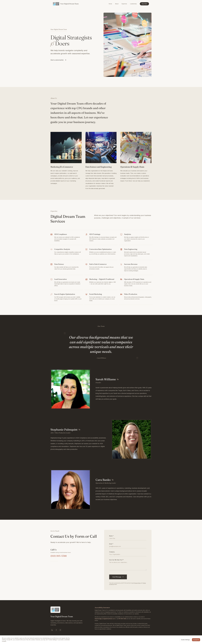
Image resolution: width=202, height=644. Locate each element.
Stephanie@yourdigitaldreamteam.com (105, 618)
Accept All (196, 639)
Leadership (133, 3)
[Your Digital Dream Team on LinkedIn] (52, 630)
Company (112, 552)
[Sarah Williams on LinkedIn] (118, 379)
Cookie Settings (185, 639)
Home (110, 3)
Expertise (124, 3)
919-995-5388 (122, 618)
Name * (111, 536)
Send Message (116, 577)
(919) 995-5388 (58, 555)
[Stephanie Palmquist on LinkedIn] (79, 429)
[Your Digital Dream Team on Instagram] (60, 630)
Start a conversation (57, 60)
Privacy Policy (137, 583)
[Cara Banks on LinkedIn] (112, 480)
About (117, 3)
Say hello (144, 3)
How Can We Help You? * (116, 560)
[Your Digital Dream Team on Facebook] (56, 630)
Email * (111, 544)
